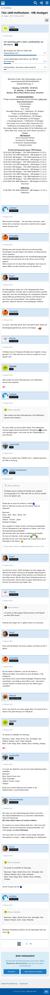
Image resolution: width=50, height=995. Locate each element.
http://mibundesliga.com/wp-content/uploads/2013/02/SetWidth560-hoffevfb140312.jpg (26, 81)
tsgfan (6, 16)
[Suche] (35, 3)
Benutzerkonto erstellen (33, 971)
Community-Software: (25, 991)
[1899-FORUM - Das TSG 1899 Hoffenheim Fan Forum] (3, 3)
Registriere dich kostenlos (16, 963)
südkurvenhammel (27, 546)
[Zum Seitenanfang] (46, 992)
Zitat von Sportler (14, 410)
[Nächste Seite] (30, 944)
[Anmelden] (41, 3)
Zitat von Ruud (13, 607)
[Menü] (47, 3)
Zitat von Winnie (13, 486)
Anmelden (11, 971)
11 (26, 944)
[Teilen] (47, 20)
